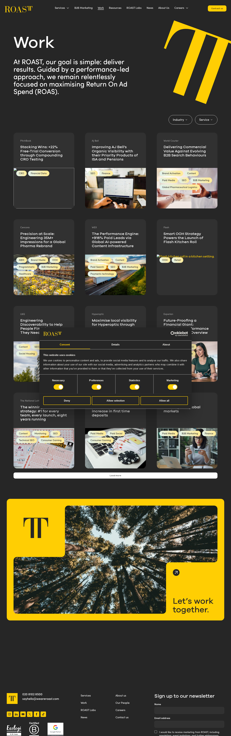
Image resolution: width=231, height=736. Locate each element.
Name (157, 704)
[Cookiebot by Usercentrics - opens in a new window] (173, 333)
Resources (115, 7)
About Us (163, 7)
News (150, 7)
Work (101, 7)
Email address (162, 718)
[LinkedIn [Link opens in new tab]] (16, 715)
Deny (67, 400)
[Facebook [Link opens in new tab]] (36, 715)
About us (121, 695)
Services (60, 7)
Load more (115, 475)
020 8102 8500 (32, 694)
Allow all (164, 400)
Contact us (217, 8)
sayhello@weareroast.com (40, 699)
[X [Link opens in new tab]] (29, 715)
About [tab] (166, 344)
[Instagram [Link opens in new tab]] (9, 715)
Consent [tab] (65, 344)
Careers (179, 7)
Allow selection (116, 400)
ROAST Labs (134, 7)
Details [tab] (115, 344)
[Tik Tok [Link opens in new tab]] (43, 715)
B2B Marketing (83, 7)
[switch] (96, 387)
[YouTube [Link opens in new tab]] (23, 715)
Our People (123, 702)
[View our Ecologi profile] (14, 730)
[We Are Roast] (18, 8)
